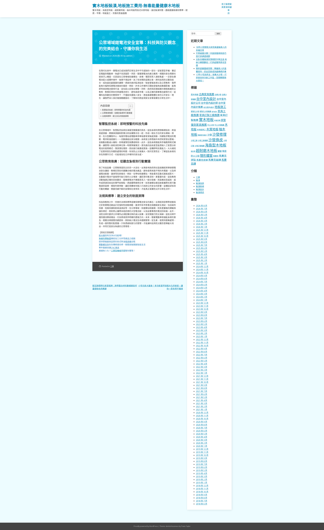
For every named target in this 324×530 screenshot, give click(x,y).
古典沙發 (218, 94)
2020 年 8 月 (201, 424)
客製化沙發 (195, 111)
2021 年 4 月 (201, 400)
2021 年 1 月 (201, 409)
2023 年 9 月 (201, 312)
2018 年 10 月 (202, 491)
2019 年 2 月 (201, 479)
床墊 (223, 120)
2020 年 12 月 (202, 412)
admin (129, 55)
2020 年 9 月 (201, 421)
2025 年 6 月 (201, 248)
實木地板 (206, 119)
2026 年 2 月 (201, 224)
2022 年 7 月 (201, 354)
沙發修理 (219, 134)
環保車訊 (229, 9)
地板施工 (220, 107)
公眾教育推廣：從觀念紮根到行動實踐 (117, 113)
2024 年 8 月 (201, 278)
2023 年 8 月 (201, 315)
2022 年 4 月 (201, 364)
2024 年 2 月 (201, 297)
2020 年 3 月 (201, 440)
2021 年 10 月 (202, 382)
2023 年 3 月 (201, 330)
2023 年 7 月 (201, 318)
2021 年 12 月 (202, 376)
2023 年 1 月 (201, 336)
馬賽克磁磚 (214, 160)
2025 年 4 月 (201, 254)
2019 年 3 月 (201, 476)
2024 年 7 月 (201, 281)
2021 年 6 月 (201, 394)
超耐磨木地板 (206, 150)
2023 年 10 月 (202, 309)
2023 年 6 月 (201, 321)
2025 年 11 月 (202, 233)
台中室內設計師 (209, 103)
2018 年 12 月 (202, 485)
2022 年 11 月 (202, 342)
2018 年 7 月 (201, 500)
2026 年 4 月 (201, 217)
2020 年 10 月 (202, 418)
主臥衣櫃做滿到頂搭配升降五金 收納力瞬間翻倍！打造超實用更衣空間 (211, 62)
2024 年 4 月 (201, 290)
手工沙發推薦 (219, 125)
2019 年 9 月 (201, 458)
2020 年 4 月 (201, 437)
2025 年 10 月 (202, 236)
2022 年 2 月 (201, 370)
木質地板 (212, 129)
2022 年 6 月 (201, 357)
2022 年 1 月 (201, 373)
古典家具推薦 (206, 94)
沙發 (209, 134)
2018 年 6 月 (201, 503)
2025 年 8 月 (201, 242)
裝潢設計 (200, 189)
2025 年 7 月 (201, 245)
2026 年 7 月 (201, 208)
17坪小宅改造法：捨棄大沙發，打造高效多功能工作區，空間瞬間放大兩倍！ (211, 77)
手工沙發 (210, 125)
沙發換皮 (215, 139)
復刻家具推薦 (199, 124)
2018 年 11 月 (202, 488)
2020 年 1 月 (201, 446)
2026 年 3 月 (201, 220)
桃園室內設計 (202, 135)
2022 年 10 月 (202, 345)
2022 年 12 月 (202, 339)
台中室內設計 (206, 98)
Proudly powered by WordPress (146, 526)
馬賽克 (215, 156)
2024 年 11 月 (202, 269)
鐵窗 (220, 151)
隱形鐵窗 (206, 155)
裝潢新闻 (200, 186)
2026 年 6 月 (201, 211)
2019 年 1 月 (201, 482)
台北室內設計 (208, 107)
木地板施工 (201, 129)
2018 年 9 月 (201, 494)
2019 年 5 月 (201, 470)
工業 (225, 5)
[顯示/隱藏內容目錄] (129, 106)
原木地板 (194, 94)
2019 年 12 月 (202, 449)
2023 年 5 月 (201, 324)
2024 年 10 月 (202, 272)
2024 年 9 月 (201, 275)
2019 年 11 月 (202, 452)
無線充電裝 (105, 238)
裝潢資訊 (200, 192)
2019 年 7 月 (201, 464)
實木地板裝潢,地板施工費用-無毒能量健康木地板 (136, 5)
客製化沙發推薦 (205, 111)
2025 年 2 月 (201, 260)
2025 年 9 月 (201, 239)
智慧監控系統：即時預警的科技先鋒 (116, 110)
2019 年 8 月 (201, 461)
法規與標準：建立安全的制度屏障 (115, 116)
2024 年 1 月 (201, 300)
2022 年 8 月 (201, 351)
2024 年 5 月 (201, 287)
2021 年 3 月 (201, 403)
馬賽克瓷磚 (202, 159)
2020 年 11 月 (202, 415)
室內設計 (214, 111)
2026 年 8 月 (201, 205)
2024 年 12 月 (202, 266)
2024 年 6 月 (201, 284)
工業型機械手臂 (118, 250)
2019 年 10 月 (202, 455)
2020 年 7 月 (201, 427)
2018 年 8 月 (201, 497)
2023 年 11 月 (202, 306)
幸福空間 (217, 120)
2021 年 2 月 (201, 406)
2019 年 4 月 (201, 473)
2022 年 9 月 (201, 348)
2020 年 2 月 (201, 443)
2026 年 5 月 (201, 214)
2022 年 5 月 (201, 360)
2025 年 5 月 (201, 251)
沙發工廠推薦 (203, 140)
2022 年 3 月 (201, 367)
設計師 (193, 151)
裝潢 (227, 5)
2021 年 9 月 (201, 385)
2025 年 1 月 (201, 263)
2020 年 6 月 (201, 430)
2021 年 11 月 (202, 379)
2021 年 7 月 (201, 391)
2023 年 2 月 (201, 333)
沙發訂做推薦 (200, 146)
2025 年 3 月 (201, 257)
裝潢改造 (200, 183)
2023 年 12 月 (202, 303)
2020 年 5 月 (201, 433)
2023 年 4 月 (201, 327)
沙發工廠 (194, 140)
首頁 (222, 5)
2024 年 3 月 (201, 294)
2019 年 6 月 (201, 467)
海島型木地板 (215, 145)
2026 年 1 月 (201, 227)
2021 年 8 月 (201, 388)
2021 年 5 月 (201, 397)
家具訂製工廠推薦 (209, 115)
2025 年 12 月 (202, 230)
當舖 (231, 5)
